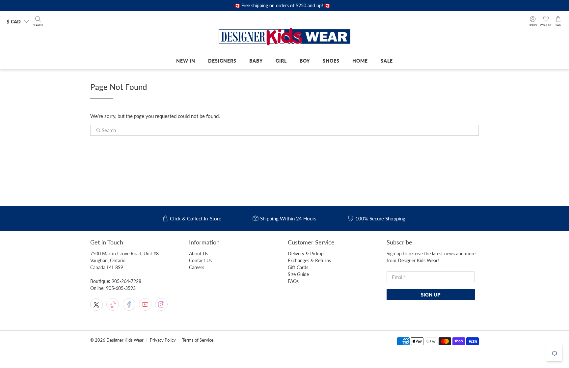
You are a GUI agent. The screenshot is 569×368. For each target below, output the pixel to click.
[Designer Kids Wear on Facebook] (129, 304)
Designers (222, 61)
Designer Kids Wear (125, 340)
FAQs (293, 281)
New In (185, 61)
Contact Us (200, 260)
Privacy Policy (163, 340)
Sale (387, 61)
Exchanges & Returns (309, 260)
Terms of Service (197, 340)
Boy (305, 61)
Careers (196, 267)
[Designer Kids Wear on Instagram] (161, 304)
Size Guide (298, 274)
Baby (256, 61)
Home (360, 61)
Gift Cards (298, 267)
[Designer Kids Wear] (284, 37)
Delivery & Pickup (306, 253)
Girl (281, 61)
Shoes (331, 61)
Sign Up (431, 294)
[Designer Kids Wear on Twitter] (96, 304)
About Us (198, 253)
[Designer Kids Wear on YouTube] (145, 304)
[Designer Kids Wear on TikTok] (112, 304)
